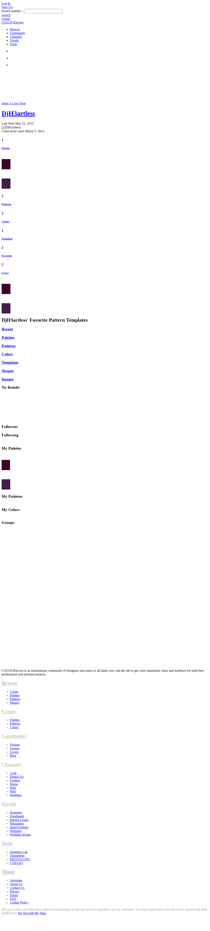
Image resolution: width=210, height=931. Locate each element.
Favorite (7, 255)
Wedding (16, 795)
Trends (14, 40)
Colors (5, 221)
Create (6, 18)
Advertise (16, 880)
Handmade (17, 816)
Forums (15, 744)
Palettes (8, 337)
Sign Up (7, 7)
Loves (5, 272)
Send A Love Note (14, 103)
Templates (10, 362)
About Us (16, 884)
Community (17, 33)
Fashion (15, 780)
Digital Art (17, 776)
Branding (16, 812)
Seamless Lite (19, 852)
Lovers (14, 752)
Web (13, 791)
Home (14, 784)
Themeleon (17, 855)
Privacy (15, 891)
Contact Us (17, 887)
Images (8, 379)
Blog (13, 755)
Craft (13, 773)
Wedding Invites (20, 834)
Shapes (8, 371)
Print (13, 787)
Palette (6, 148)
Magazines (17, 823)
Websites (15, 831)
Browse (15, 29)
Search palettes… (13, 11)
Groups (14, 748)
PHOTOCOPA (20, 859)
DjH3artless (18, 113)
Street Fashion (19, 827)
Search (6, 15)
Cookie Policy (19, 902)
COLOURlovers (12, 22)
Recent (7, 329)
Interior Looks (19, 820)
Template (7, 238)
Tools (13, 44)
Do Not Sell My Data (32, 913)
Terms (14, 895)
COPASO (16, 863)
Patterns (6, 204)
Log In (6, 3)
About (8, 871)
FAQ (13, 899)
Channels (16, 36)
